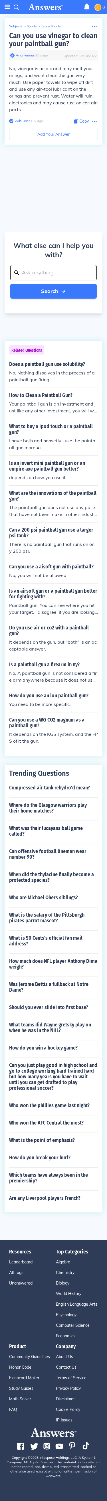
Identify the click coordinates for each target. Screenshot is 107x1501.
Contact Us (66, 1367)
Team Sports (51, 26)
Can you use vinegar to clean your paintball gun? (53, 39)
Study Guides (21, 1388)
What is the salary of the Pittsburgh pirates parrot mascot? (46, 918)
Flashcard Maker (24, 1377)
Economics (65, 1335)
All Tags (16, 1272)
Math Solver (20, 1398)
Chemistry (65, 1272)
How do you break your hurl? (39, 1157)
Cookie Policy (68, 1409)
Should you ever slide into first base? (48, 1007)
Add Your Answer (53, 134)
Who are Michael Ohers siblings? (43, 897)
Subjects (16, 26)
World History (68, 1293)
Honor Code (20, 1367)
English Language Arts (76, 1304)
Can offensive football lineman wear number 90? (47, 854)
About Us (64, 1356)
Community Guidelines (29, 1356)
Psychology (66, 1314)
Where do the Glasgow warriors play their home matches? (48, 808)
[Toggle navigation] (7, 7)
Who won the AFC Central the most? (46, 1123)
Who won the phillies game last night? (49, 1105)
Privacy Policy (68, 1388)
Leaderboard (21, 1262)
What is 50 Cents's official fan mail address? (45, 941)
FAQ (13, 1409)
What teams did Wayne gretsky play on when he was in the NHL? (50, 1028)
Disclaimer (65, 1398)
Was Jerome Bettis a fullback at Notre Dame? (48, 987)
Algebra (63, 1262)
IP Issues (64, 1420)
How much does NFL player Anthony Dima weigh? (53, 964)
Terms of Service (71, 1377)
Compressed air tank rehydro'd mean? (49, 788)
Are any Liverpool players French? (44, 1198)
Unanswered (21, 1283)
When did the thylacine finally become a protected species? (51, 877)
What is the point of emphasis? (42, 1140)
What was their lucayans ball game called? (46, 831)
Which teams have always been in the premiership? (48, 1178)
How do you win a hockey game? (43, 1048)
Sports (32, 26)
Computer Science (73, 1325)
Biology (62, 1283)
